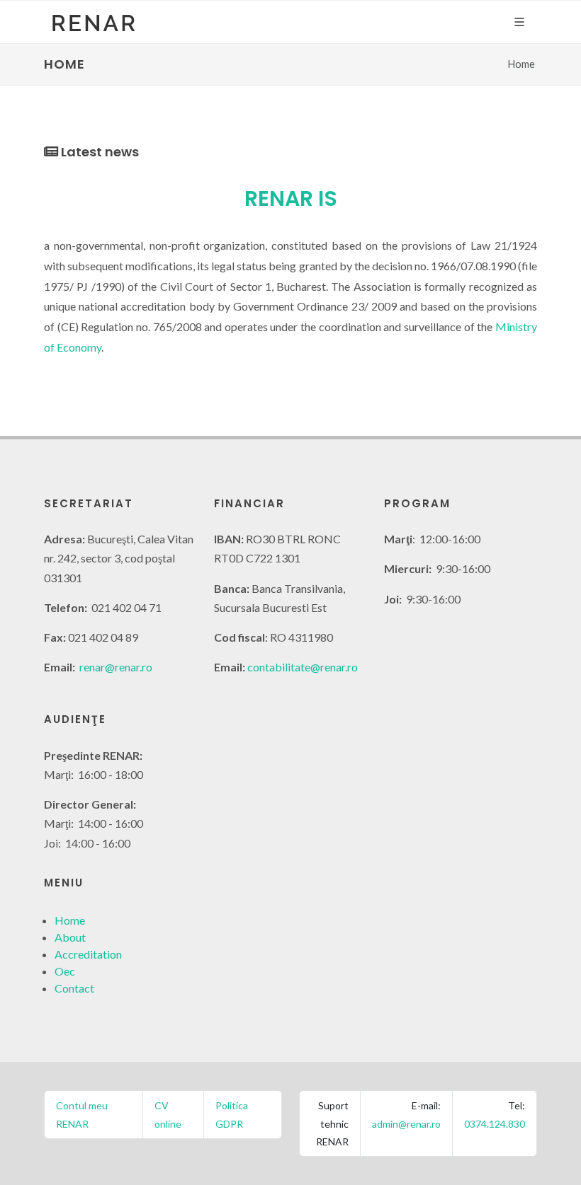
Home (70, 920)
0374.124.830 (494, 1124)
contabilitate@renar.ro (302, 667)
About (70, 937)
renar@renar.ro (115, 667)
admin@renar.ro (406, 1124)
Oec (65, 971)
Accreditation (88, 954)
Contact (74, 988)
